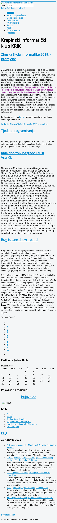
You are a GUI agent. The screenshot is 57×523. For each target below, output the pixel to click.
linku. (21, 117)
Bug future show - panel (19, 239)
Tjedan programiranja (18, 130)
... (7, 334)
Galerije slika (12, 20)
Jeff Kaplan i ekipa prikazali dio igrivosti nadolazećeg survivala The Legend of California (30, 458)
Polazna (10, 13)
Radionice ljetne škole (16, 15)
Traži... (4, 5)
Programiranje (13, 23)
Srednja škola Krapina (16, 419)
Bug (4, 433)
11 (8, 349)
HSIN (9, 416)
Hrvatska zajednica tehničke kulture (22, 424)
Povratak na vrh (8, 515)
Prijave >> (28, 396)
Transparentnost (13, 30)
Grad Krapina (13, 426)
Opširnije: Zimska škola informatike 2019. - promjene (24, 124)
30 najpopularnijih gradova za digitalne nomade (27, 487)
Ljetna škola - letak (15, 18)
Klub (9, 28)
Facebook (11, 33)
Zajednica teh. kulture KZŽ (19, 421)
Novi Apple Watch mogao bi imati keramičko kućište (30, 497)
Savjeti (10, 25)
